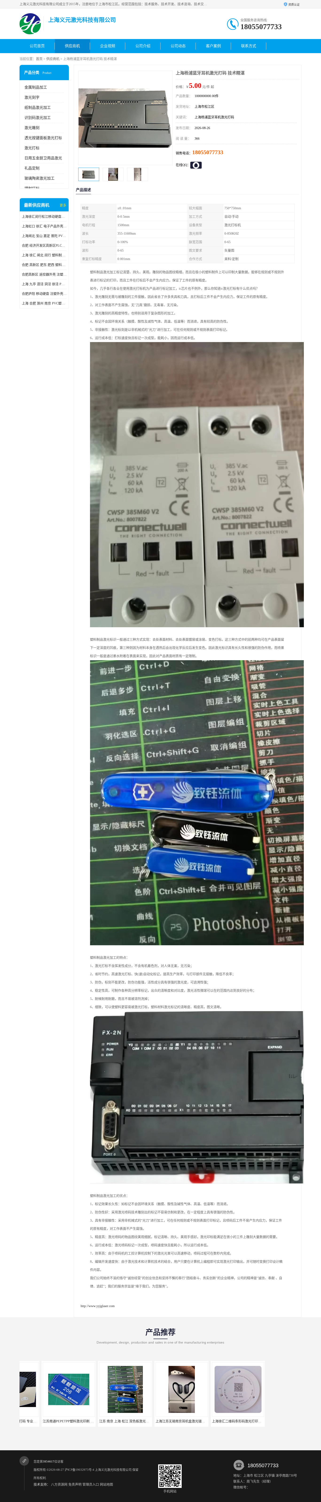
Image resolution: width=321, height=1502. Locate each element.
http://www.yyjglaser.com (98, 1306)
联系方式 (248, 46)
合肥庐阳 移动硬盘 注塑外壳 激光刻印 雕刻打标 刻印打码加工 (44, 294)
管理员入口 (90, 1484)
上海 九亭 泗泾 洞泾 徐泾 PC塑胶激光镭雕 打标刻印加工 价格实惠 (44, 284)
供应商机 (72, 46)
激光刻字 (31, 97)
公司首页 (37, 46)
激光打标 (31, 148)
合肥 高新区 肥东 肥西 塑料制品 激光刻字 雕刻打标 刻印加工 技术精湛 (44, 265)
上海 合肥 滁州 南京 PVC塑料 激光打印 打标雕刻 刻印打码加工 (44, 303)
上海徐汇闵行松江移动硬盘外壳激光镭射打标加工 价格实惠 (44, 216)
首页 (39, 59)
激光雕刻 (31, 128)
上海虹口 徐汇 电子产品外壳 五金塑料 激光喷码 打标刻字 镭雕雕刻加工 (44, 226)
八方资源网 (59, 1484)
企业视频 (107, 46)
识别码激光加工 (37, 118)
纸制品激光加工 (37, 108)
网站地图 (106, 1484)
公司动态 (178, 46)
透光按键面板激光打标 (43, 138)
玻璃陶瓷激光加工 (39, 178)
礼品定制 (31, 168)
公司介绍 (142, 46)
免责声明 (75, 1484)
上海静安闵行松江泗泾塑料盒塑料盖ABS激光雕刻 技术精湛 (233, 1421)
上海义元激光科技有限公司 (113, 1469)
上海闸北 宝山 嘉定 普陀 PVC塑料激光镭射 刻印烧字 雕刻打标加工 (44, 236)
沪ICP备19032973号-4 (79, 1469)
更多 (63, 205)
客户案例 (213, 46)
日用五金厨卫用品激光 (43, 158)
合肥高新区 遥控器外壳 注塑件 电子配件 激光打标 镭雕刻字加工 (44, 274)
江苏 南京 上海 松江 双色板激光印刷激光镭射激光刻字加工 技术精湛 (71, 1421)
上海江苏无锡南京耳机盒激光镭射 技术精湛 (109, 1421)
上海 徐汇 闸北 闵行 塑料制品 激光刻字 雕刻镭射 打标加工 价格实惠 (44, 255)
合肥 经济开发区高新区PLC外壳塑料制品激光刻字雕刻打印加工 (44, 245)
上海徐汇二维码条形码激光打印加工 (159, 1421)
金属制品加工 (35, 87)
